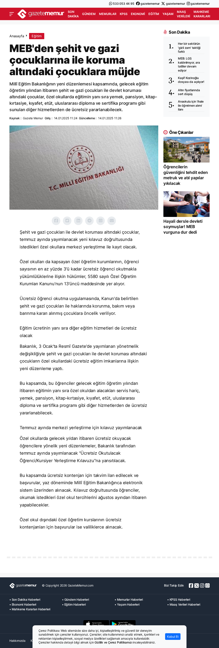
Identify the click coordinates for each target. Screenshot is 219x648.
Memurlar (107, 14)
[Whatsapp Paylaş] (100, 220)
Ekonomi (138, 14)
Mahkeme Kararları (202, 14)
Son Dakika (73, 14)
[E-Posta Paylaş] (111, 220)
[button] (11, 14)
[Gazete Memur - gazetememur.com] (40, 13)
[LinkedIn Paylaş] (78, 220)
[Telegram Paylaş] (89, 220)
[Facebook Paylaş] (56, 220)
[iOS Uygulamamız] (96, 624)
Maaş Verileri (183, 14)
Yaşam (168, 14)
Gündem (89, 14)
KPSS (123, 14)
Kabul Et (173, 636)
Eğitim (153, 14)
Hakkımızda (17, 640)
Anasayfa (16, 36)
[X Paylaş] (67, 220)
